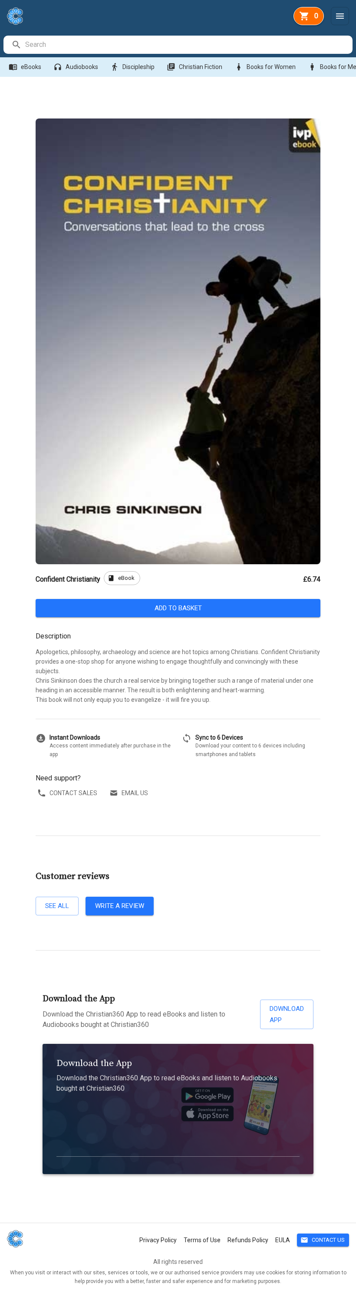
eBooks (25, 67)
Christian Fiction (194, 67)
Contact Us (322, 1240)
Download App (287, 1014)
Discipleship (132, 67)
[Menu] (340, 16)
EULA (282, 1240)
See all (57, 906)
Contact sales (73, 793)
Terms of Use (202, 1240)
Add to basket (178, 608)
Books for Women (265, 67)
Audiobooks (75, 67)
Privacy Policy (158, 1240)
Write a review (119, 906)
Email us (135, 793)
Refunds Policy (247, 1240)
